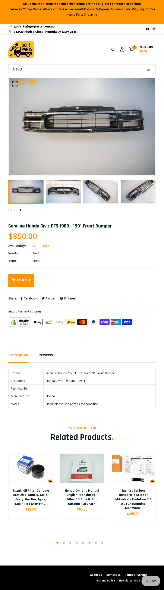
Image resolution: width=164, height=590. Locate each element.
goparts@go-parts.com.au (34, 26)
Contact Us (113, 575)
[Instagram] (154, 29)
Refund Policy (106, 581)
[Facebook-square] (147, 29)
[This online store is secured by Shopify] (20, 322)
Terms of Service (136, 575)
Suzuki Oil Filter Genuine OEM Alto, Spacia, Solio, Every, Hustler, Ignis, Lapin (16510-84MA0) (30, 497)
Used (35, 253)
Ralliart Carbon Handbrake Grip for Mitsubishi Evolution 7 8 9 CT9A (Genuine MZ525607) (133, 499)
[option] (82, 127)
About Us (96, 575)
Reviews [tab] (46, 355)
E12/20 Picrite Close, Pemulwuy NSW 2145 (45, 32)
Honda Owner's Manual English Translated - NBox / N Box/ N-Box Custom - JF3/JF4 (82, 497)
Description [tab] (18, 355)
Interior (37, 261)
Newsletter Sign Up (131, 581)
